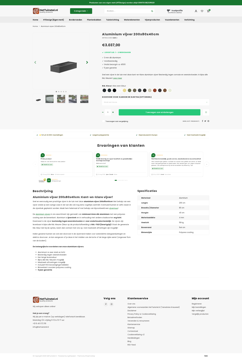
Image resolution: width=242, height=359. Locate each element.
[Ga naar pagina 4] (120, 180)
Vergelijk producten (200, 314)
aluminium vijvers (43, 214)
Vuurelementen (172, 20)
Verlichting (189, 20)
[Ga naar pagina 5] (122, 180)
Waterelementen (132, 20)
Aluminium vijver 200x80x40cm (53, 26)
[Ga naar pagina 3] (119, 180)
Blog (129, 341)
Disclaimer (132, 310)
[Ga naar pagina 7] (125, 180)
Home (35, 20)
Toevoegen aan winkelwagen (160, 112)
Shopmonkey (90, 356)
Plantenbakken (94, 20)
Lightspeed (71, 356)
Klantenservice (134, 324)
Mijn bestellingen (199, 307)
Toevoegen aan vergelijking (116, 121)
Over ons (131, 304)
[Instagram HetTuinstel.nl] (111, 304)
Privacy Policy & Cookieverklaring (142, 314)
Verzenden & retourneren (138, 321)
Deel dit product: (191, 121)
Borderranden (75, 20)
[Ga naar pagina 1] (116, 180)
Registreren (197, 304)
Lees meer (117, 78)
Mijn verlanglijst (198, 310)
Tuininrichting (112, 20)
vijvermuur (113, 208)
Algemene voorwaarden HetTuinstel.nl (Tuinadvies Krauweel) (154, 307)
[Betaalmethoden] (205, 356)
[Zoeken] (152, 10)
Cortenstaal (133, 331)
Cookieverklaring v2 (136, 334)
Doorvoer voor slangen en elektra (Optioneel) (127, 97)
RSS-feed (132, 345)
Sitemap (131, 328)
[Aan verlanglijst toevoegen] (206, 112)
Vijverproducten (152, 20)
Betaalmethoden (135, 317)
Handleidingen (134, 338)
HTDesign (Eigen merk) (53, 20)
